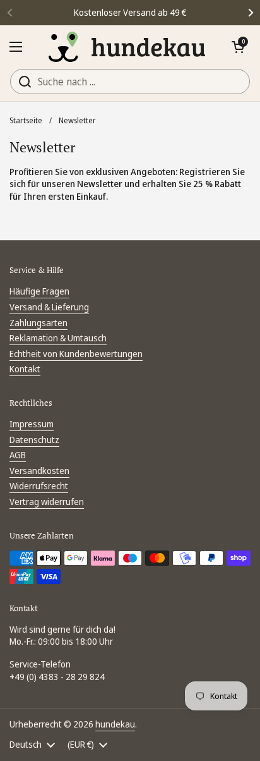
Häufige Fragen (39, 291)
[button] (238, 46)
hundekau (115, 724)
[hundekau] (126, 47)
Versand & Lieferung (49, 307)
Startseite (25, 120)
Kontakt (24, 369)
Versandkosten (39, 471)
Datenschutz (34, 440)
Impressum (31, 424)
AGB (17, 455)
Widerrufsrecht (38, 486)
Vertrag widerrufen (46, 502)
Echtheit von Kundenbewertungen (76, 354)
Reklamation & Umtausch (58, 338)
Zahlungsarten (38, 323)
